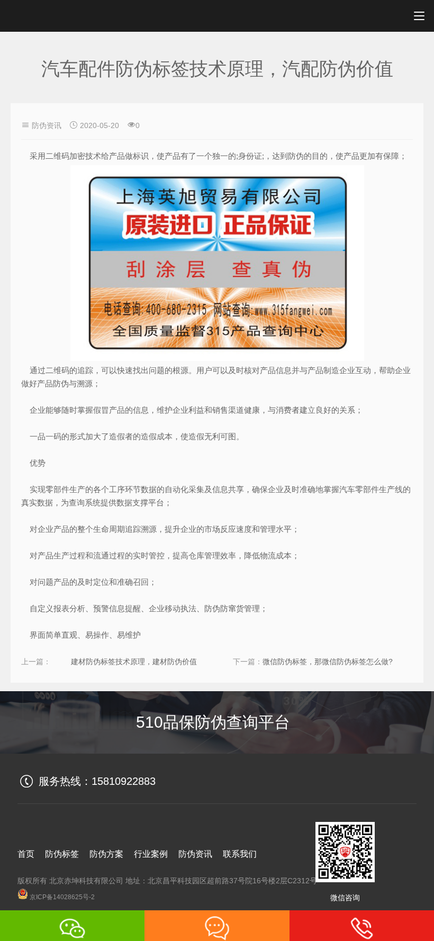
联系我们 (240, 853)
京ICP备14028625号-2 (61, 897)
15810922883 (124, 781)
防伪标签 (62, 853)
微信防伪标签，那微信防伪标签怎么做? (328, 661)
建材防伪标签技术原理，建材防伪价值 (134, 661)
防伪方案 (106, 853)
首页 (25, 853)
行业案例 (151, 853)
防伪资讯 (46, 125)
